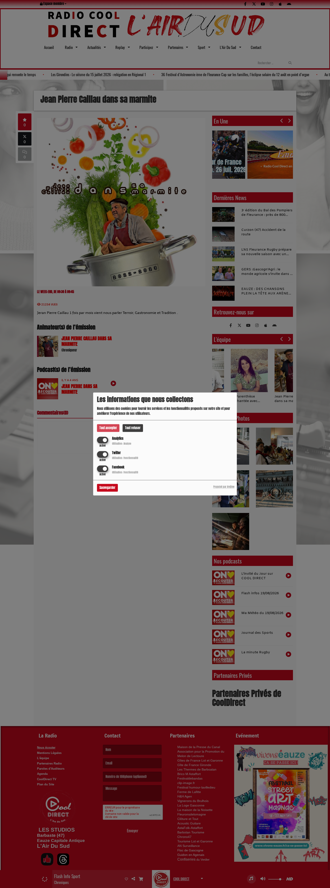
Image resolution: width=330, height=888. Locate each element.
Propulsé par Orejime (223, 487)
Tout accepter (108, 428)
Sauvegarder (107, 488)
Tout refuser (133, 428)
